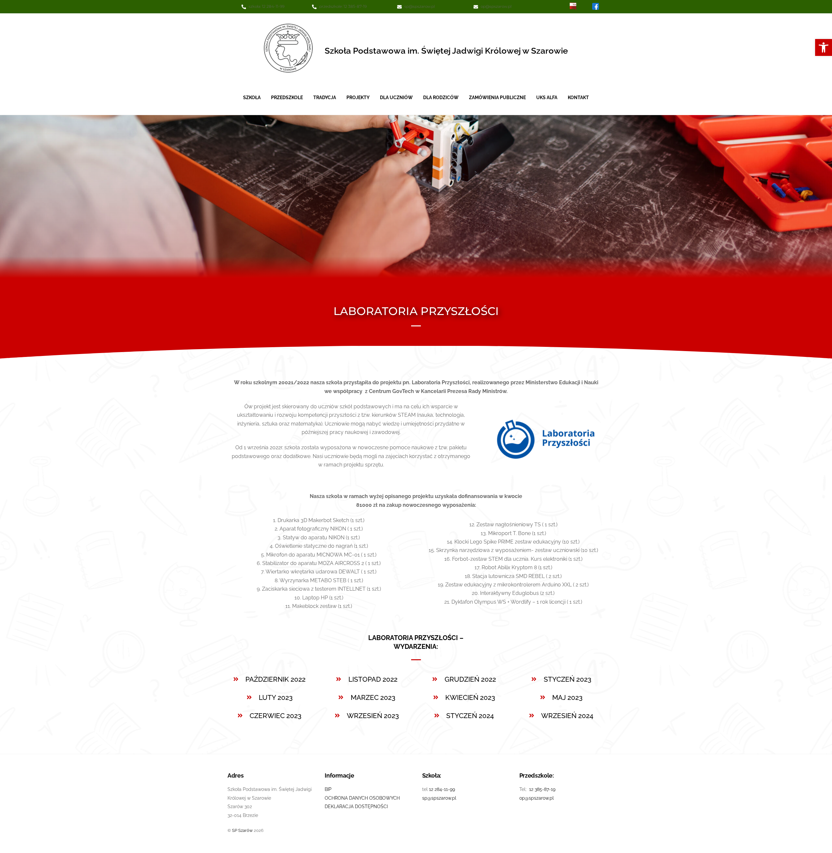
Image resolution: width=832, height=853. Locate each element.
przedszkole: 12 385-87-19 (343, 6)
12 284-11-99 (442, 789)
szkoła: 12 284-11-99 (266, 6)
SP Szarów (242, 830)
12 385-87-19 (542, 789)
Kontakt (578, 97)
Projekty (358, 97)
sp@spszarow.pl (419, 6)
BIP (328, 789)
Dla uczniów (396, 97)
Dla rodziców (441, 97)
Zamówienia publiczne (497, 97)
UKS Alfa (546, 97)
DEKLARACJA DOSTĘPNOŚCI (356, 806)
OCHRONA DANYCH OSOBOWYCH (362, 798)
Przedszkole (287, 97)
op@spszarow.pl (496, 6)
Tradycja (324, 97)
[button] (823, 47)
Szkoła (252, 97)
